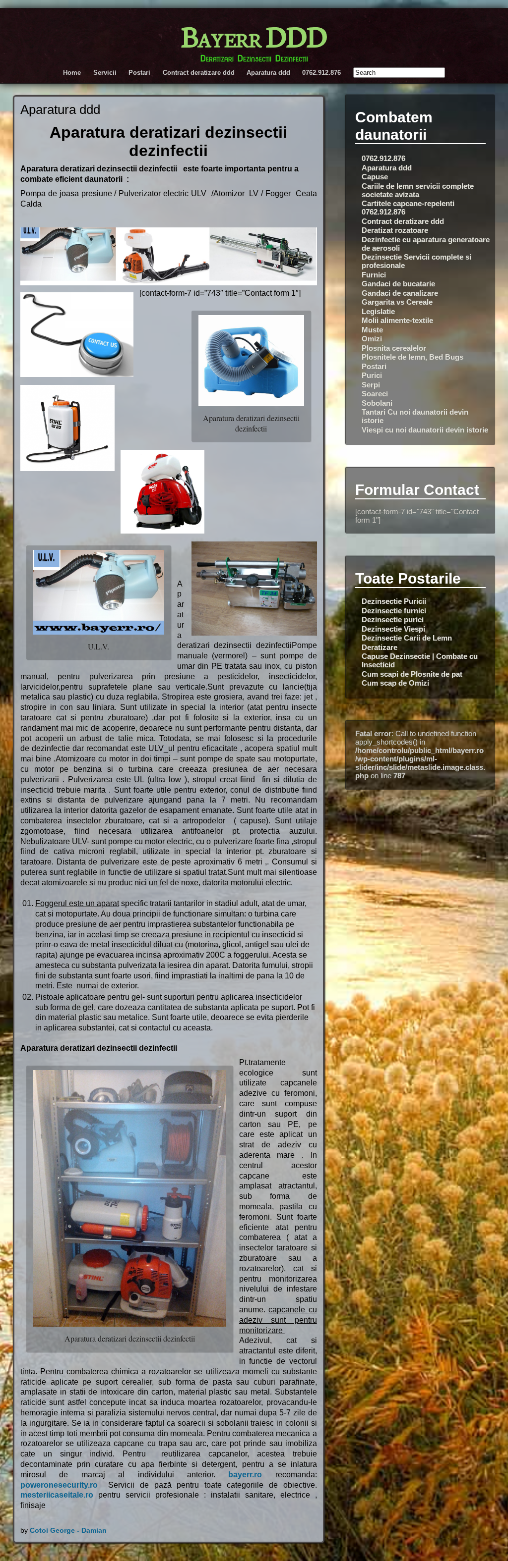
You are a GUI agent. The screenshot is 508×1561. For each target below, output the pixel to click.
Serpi (371, 384)
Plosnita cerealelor (394, 348)
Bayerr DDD (254, 34)
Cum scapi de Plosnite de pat (412, 674)
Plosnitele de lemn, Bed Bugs (412, 357)
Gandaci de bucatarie (398, 283)
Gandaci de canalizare (400, 293)
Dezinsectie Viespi (393, 629)
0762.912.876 (321, 72)
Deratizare (379, 647)
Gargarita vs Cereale (397, 302)
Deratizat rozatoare (395, 230)
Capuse (375, 176)
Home (72, 72)
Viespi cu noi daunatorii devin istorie (425, 430)
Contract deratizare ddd (199, 72)
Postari (139, 72)
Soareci (375, 393)
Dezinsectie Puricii (394, 601)
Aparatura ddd (268, 72)
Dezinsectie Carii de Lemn (407, 638)
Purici (372, 375)
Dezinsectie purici (393, 619)
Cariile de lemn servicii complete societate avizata (418, 190)
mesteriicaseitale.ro (56, 1495)
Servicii (105, 72)
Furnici (374, 274)
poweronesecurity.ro (59, 1485)
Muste (372, 329)
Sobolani (377, 403)
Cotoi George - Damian (68, 1530)
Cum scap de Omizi (395, 683)
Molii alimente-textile (397, 320)
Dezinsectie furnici (394, 610)
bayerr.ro (245, 1474)
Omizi (372, 338)
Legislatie (378, 311)
